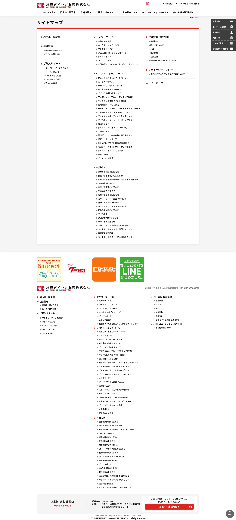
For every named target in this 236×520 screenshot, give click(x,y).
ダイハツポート (104, 56)
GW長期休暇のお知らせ (108, 217)
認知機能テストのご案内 (108, 104)
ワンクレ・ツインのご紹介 (56, 68)
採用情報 (154, 52)
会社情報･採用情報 (182, 12)
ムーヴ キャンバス (106, 81)
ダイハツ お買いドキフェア (109, 93)
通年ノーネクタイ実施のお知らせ (112, 198)
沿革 (152, 49)
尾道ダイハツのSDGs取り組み (163, 60)
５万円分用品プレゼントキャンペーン (114, 112)
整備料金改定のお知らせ (108, 202)
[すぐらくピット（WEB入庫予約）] (49, 269)
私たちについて (157, 45)
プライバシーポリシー (160, 69)
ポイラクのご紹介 (53, 79)
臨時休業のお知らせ (106, 221)
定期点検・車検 (104, 41)
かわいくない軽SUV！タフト (110, 85)
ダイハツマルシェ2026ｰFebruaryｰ (113, 127)
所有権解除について (164, 327)
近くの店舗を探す (53, 54)
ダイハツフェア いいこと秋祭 (110, 150)
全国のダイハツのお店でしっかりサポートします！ (120, 64)
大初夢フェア (103, 131)
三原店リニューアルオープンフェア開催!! (115, 97)
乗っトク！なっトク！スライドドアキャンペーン (119, 108)
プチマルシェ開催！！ (107, 158)
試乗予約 (216, 21)
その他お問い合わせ (220, 48)
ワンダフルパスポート (107, 49)
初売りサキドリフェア (107, 139)
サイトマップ (50, 22)
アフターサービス (127, 12)
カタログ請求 (168, 3)
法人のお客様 (51, 83)
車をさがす (48, 12)
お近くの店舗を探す (169, 506)
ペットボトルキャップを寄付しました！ (115, 229)
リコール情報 (181, 3)
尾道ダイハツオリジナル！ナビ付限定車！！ (117, 146)
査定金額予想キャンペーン (109, 89)
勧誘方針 (154, 56)
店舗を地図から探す (54, 50)
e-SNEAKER (103, 154)
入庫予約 (216, 37)
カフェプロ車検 (104, 60)
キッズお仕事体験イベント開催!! (112, 100)
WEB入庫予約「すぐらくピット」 (112, 52)
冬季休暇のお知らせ (106, 191)
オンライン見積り (220, 27)
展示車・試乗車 (68, 12)
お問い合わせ (194, 3)
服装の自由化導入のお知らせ (110, 175)
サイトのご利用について (132, 515)
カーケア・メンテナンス (108, 45)
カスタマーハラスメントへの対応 (112, 206)
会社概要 (154, 41)
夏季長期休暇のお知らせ (108, 171)
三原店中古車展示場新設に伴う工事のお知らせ (118, 179)
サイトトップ (194, 18)
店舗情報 (84, 12)
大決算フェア (103, 123)
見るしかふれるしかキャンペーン (112, 77)
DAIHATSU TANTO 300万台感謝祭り (113, 143)
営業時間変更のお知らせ (108, 187)
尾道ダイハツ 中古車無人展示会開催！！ (116, 135)
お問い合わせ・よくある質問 (167, 324)
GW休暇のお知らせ (106, 183)
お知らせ (101, 167)
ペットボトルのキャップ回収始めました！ (116, 236)
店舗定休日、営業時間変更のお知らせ (114, 225)
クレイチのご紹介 (53, 71)
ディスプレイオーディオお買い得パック (115, 116)
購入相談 (216, 32)
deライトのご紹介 (53, 75)
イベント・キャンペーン (154, 12)
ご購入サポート (103, 12)
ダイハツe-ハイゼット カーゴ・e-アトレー (116, 120)
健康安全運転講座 (105, 233)
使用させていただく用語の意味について (167, 74)
